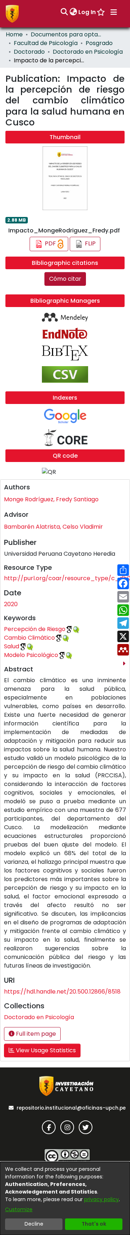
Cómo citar (65, 279)
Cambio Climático (29, 638)
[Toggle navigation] (113, 12)
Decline (34, 1223)
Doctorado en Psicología (88, 52)
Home (14, 34)
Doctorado (29, 52)
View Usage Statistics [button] (45, 1050)
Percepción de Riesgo (34, 629)
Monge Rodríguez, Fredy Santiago (51, 499)
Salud (11, 646)
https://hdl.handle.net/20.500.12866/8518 (62, 991)
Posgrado (99, 43)
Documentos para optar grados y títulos (67, 34)
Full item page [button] (35, 1034)
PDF (50, 244)
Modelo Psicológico (31, 655)
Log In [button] (87, 12)
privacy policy (101, 1199)
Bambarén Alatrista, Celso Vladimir (53, 527)
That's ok (94, 1223)
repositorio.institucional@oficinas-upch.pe (71, 1108)
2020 (11, 604)
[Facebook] (49, 1127)
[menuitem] (73, 12)
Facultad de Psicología (46, 43)
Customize (18, 1209)
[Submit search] (64, 12)
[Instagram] (67, 1127)
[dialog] (65, 1198)
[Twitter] (85, 1127)
